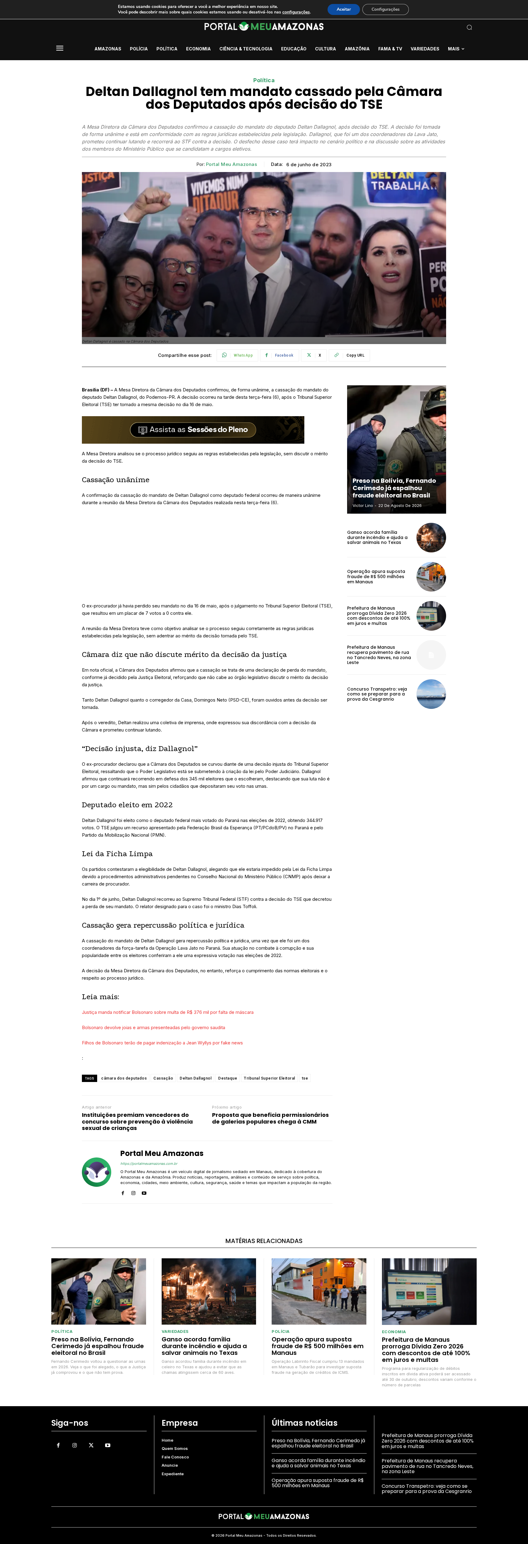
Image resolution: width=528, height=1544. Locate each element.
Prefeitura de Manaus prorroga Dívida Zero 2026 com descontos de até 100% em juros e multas (378, 615)
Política (264, 80)
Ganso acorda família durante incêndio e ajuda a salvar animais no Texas (377, 537)
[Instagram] (133, 1192)
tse (305, 1078)
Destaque (227, 1078)
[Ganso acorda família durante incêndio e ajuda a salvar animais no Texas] (431, 537)
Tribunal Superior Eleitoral (269, 1078)
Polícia (281, 1331)
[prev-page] (424, 396)
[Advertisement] (207, 557)
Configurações (386, 9)
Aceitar (344, 9)
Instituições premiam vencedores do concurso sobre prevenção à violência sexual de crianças (137, 1121)
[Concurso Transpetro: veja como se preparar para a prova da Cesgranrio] (431, 694)
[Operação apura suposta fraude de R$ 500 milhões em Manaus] (431, 577)
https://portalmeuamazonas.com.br (148, 1163)
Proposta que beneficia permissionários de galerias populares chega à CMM (270, 1118)
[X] (91, 1445)
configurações (296, 12)
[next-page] (435, 396)
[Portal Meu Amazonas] (96, 1172)
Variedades (175, 1331)
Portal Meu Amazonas (231, 164)
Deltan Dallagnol (195, 1078)
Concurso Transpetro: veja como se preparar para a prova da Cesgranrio (377, 694)
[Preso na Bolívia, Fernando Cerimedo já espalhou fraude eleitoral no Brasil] (396, 449)
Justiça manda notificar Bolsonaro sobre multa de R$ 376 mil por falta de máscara (168, 1012)
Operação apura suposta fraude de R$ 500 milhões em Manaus (376, 576)
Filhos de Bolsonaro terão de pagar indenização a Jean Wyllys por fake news (162, 1043)
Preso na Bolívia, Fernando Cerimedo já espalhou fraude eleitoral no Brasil (394, 488)
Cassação (163, 1078)
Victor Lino (363, 505)
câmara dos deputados (124, 1078)
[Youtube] (144, 1192)
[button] (429, 27)
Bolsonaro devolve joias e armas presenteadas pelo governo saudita (153, 1027)
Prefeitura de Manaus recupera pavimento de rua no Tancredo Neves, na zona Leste (379, 655)
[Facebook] (122, 1192)
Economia (394, 1332)
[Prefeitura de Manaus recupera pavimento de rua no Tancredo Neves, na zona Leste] (431, 655)
